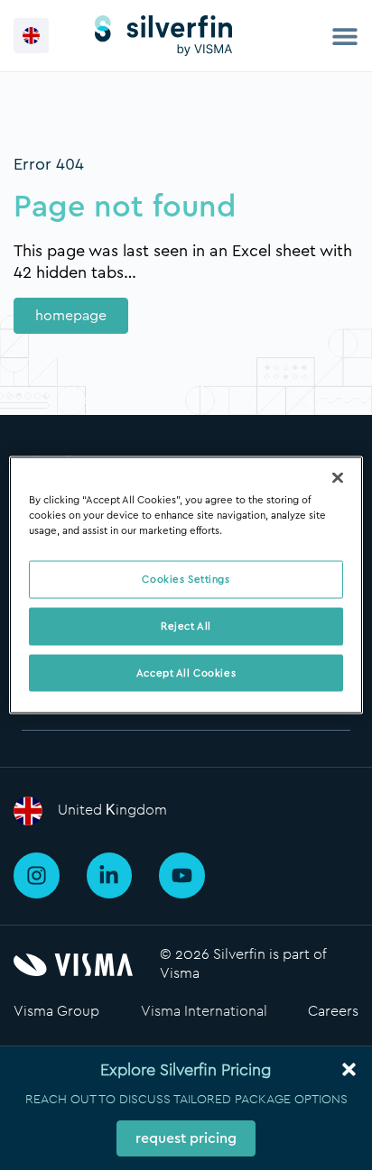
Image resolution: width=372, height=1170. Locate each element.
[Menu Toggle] (344, 36)
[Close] (338, 477)
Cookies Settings (185, 579)
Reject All (186, 626)
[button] (31, 35)
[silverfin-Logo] (163, 35)
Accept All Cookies (186, 672)
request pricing (186, 1138)
